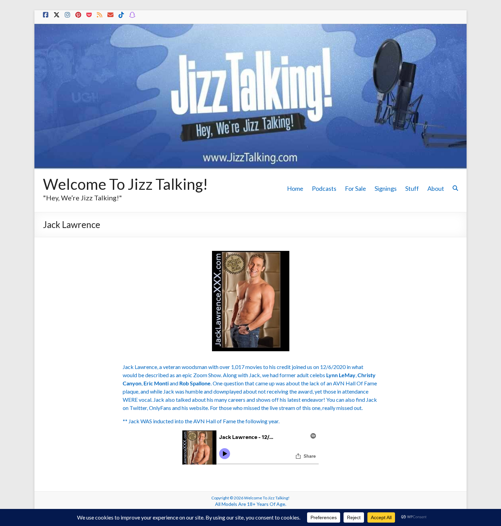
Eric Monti (156, 383)
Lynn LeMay (340, 375)
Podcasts (324, 188)
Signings (386, 188)
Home (295, 188)
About (435, 188)
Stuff (412, 188)
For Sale (355, 188)
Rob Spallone (195, 383)
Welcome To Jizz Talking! (125, 184)
